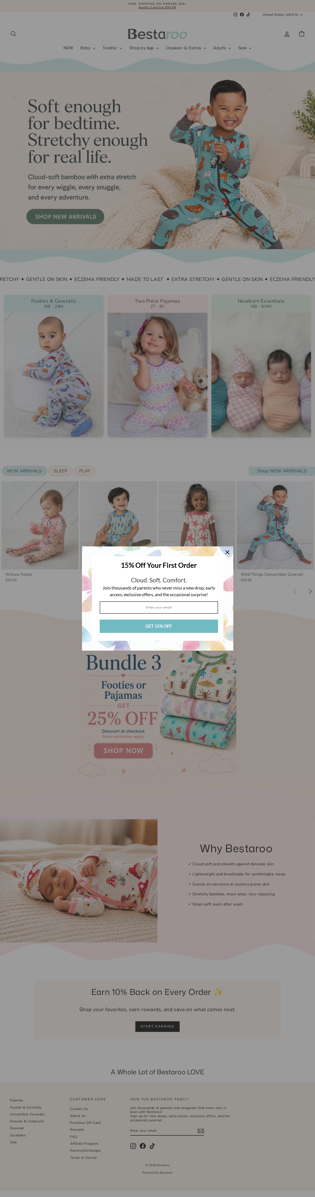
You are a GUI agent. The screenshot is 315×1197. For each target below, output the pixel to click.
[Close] (227, 552)
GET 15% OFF (158, 626)
